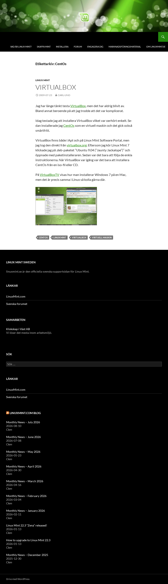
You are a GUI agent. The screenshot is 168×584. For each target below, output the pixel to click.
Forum (78, 46)
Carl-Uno (64, 95)
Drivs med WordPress (18, 579)
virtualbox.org (77, 145)
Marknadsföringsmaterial (125, 46)
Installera (62, 46)
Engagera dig (95, 46)
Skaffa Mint (44, 46)
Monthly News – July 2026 (23, 422)
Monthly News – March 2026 (24, 481)
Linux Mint (42, 80)
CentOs (68, 125)
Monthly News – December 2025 (27, 555)
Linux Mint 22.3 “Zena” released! (26, 525)
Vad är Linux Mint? (21, 46)
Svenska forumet (16, 304)
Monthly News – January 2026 (25, 510)
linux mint (59, 237)
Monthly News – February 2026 (26, 496)
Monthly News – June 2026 (23, 437)
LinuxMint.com (15, 296)
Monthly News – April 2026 (23, 466)
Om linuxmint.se (155, 46)
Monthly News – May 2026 (23, 451)
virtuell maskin (102, 237)
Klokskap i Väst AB (18, 329)
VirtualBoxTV (49, 175)
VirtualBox (55, 87)
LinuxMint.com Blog (25, 413)
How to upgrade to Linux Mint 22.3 (28, 540)
